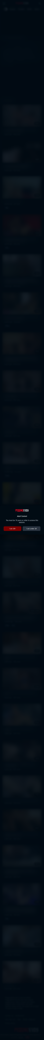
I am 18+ (12, 529)
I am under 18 (32, 529)
